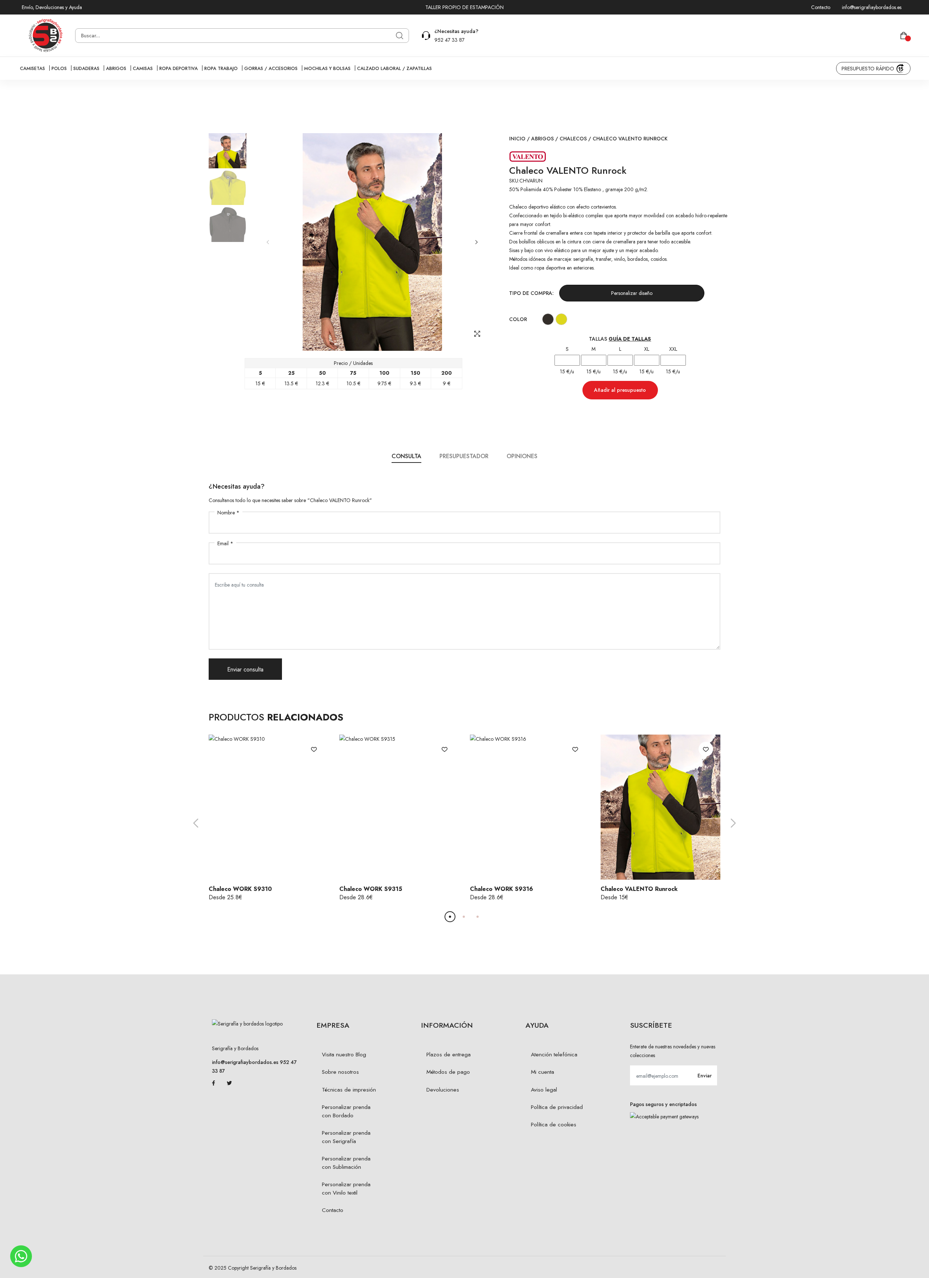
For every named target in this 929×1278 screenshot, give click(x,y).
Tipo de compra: (531, 293)
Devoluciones (442, 1090)
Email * (225, 543)
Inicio (517, 138)
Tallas (620, 338)
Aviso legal (544, 1090)
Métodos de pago (448, 1072)
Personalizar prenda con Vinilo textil (346, 1188)
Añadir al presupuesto (620, 390)
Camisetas (32, 68)
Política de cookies (553, 1125)
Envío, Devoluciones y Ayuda (52, 7)
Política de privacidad (557, 1107)
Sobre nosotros (340, 1072)
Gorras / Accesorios (271, 68)
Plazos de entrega (448, 1055)
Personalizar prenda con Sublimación (346, 1163)
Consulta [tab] (406, 456)
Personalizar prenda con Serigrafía (346, 1137)
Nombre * (228, 512)
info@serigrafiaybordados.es (871, 7)
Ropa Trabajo (221, 68)
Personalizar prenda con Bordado (346, 1111)
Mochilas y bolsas (327, 68)
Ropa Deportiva (178, 68)
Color (518, 319)
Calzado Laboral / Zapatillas (394, 68)
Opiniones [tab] (522, 456)
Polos (59, 68)
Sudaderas (86, 68)
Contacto (820, 7)
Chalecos (573, 138)
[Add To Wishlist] (314, 749)
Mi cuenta (542, 1072)
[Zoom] (477, 333)
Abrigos (116, 68)
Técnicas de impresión (349, 1090)
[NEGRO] (548, 319)
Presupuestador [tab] (463, 456)
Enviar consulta (245, 669)
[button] (476, 242)
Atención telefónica (554, 1055)
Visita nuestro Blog (344, 1055)
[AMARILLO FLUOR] (561, 319)
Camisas (143, 68)
